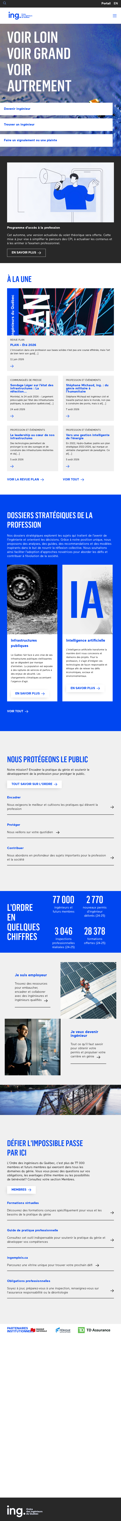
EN (116, 3)
